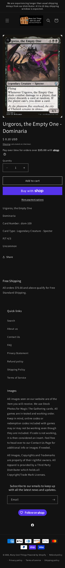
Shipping (6, 144)
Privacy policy (15, 560)
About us (12, 328)
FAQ (9, 345)
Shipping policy (51, 560)
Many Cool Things (18, 554)
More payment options (32, 199)
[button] (7, 21)
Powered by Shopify (36, 554)
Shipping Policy (16, 369)
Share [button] (9, 257)
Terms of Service (16, 377)
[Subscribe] (54, 499)
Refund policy (15, 361)
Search (11, 320)
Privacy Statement (17, 353)
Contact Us (13, 336)
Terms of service (33, 560)
